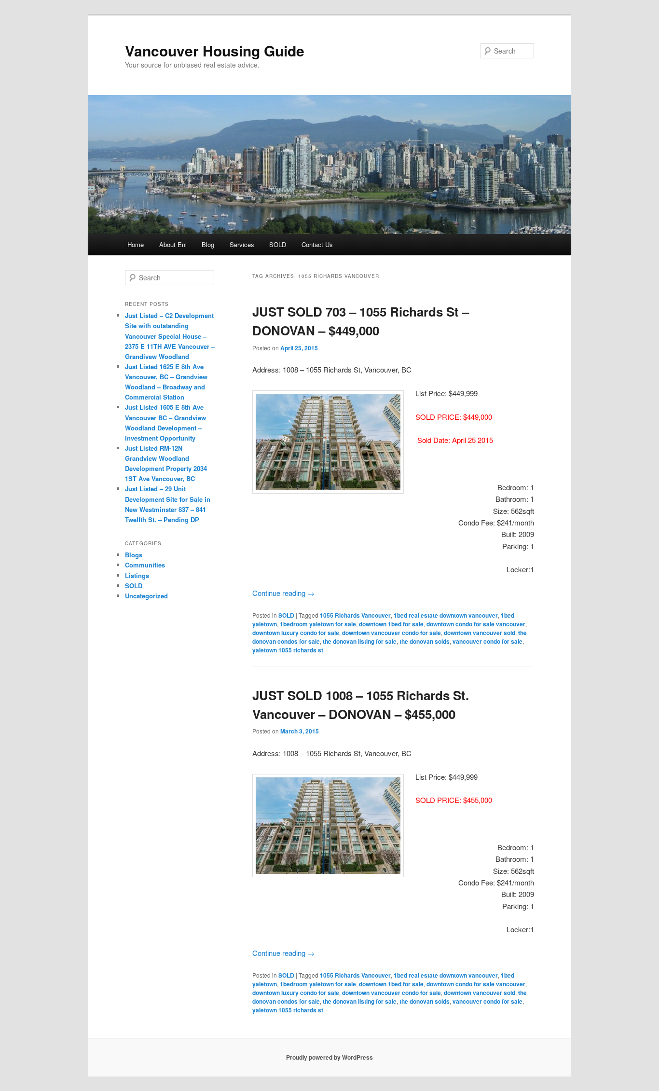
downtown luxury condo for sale (295, 632)
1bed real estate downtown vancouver (446, 615)
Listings (137, 575)
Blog (208, 244)
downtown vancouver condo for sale (391, 632)
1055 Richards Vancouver (355, 615)
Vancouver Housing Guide (214, 50)
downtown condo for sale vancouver (475, 624)
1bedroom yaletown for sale (318, 624)
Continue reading (283, 593)
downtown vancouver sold (479, 632)
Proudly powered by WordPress (329, 1057)
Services (242, 244)
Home (135, 244)
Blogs (133, 554)
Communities (145, 564)
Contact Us (317, 244)
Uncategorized (146, 595)
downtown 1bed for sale (391, 624)
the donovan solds (424, 641)
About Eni (173, 244)
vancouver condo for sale (487, 641)
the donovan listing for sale (360, 641)
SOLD (277, 244)
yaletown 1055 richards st (287, 650)
